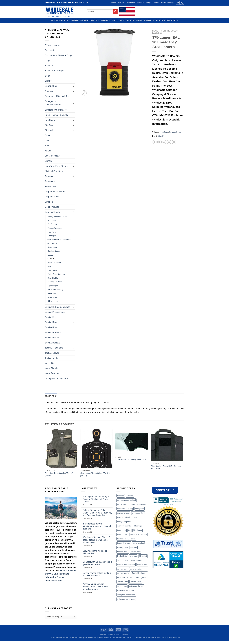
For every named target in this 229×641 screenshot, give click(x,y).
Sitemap (125, 634)
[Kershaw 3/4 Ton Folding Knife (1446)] (131, 442)
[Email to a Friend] (164, 142)
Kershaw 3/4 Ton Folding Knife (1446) (131, 460)
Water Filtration (52, 368)
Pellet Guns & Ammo (56, 274)
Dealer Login (134, 20)
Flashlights (51, 232)
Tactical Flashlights (54, 348)
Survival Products (53, 332)
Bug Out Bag (51, 86)
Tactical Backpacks (139, 573)
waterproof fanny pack (125, 590)
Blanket (48, 81)
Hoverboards (52, 247)
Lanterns (157, 33)
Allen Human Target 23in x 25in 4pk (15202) (95, 474)
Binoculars (51, 220)
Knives (48, 151)
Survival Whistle (52, 343)
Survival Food (51, 322)
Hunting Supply (53, 251)
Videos (115, 20)
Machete (133, 547)
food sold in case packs (126, 539)
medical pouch (122, 552)
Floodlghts (51, 236)
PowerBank (50, 186)
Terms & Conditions (113, 637)
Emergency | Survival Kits (57, 96)
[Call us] (182, 3)
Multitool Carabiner (54, 171)
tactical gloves (140, 578)
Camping (49, 91)
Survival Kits (51, 327)
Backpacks (50, 50)
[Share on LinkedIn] (174, 142)
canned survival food (138, 504)
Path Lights (52, 270)
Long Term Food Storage (56, 166)
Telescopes (52, 297)
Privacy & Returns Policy (110, 634)
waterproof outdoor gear (126, 595)
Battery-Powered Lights (57, 216)
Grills (47, 140)
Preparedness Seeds (55, 192)
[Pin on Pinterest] (169, 142)
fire (129, 530)
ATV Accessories (53, 45)
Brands (104, 20)
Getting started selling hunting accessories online (97, 574)
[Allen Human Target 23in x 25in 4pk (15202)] (96, 448)
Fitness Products (54, 228)
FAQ (148, 3)
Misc (49, 266)
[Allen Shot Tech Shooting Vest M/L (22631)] (61, 448)
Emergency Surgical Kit (56, 110)
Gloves (48, 135)
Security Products (54, 282)
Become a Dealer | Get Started (123, 3)
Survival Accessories (55, 312)
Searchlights (52, 278)
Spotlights (51, 293)
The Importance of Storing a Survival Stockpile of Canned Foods (96, 499)
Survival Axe (51, 317)
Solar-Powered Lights (56, 289)
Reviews (140, 3)
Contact (148, 20)
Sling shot (143, 556)
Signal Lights (52, 286)
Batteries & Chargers (55, 71)
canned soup (122, 504)
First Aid (49, 130)
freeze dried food (123, 543)
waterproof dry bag (136, 586)
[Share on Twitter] (159, 142)
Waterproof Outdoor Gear (56, 378)
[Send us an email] (178, 3)
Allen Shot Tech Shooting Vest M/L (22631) (59, 474)
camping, (129, 496)
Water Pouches (52, 373)
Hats (47, 145)
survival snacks (123, 573)
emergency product (124, 522)
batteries (120, 496)
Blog (122, 20)
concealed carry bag (125, 509)
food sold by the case (138, 534)
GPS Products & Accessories (59, 239)
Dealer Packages (167, 3)
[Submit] (115, 11)
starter (126, 560)
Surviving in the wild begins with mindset (96, 552)
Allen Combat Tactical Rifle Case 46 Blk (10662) (166, 467)
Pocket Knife (122, 556)
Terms (156, 3)
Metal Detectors (54, 263)
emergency (139, 509)
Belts (47, 76)
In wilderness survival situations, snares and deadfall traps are (97, 526)
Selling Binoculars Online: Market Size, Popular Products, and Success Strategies (97, 512)
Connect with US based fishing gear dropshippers (97, 563)
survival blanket (137, 560)
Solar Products (52, 207)
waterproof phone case (126, 599)
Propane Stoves (52, 197)
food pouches (122, 534)
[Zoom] (84, 92)
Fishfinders (52, 224)
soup (119, 560)
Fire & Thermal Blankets (56, 115)
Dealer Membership (166, 20)
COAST (161, 136)
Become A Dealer (60, 20)
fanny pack (121, 530)
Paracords (50, 181)
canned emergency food (126, 500)
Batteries (49, 65)
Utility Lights (52, 301)
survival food (142, 565)
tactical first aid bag (124, 578)
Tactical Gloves (52, 353)
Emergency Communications (53, 103)
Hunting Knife (122, 547)
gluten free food (139, 543)
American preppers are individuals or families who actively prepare (95, 586)
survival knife (122, 569)
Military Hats (136, 552)
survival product (136, 569)
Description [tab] (51, 396)
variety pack (122, 586)
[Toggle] (73, 55)
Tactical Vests (51, 358)
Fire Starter (50, 125)
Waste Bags (50, 363)
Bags (47, 60)
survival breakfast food (126, 565)
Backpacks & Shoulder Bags (58, 55)
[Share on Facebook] (155, 142)
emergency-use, (123, 513)
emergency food (138, 513)
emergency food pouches (127, 517)
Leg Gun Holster (52, 156)
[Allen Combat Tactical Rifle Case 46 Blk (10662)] (167, 445)
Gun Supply (52, 243)
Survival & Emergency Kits (57, 307)
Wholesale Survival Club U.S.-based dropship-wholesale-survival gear (97, 539)
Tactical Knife (122, 582)
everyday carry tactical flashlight (129, 526)
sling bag (133, 556)
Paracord (49, 176)
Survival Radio (52, 337)
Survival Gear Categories (83, 20)
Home (155, 31)
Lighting (48, 161)
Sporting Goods (169, 31)
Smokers (49, 202)
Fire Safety (50, 120)
